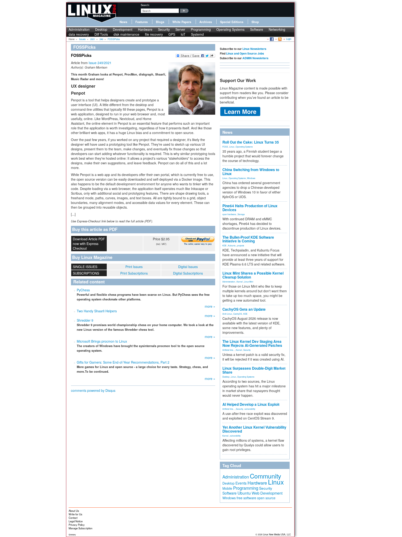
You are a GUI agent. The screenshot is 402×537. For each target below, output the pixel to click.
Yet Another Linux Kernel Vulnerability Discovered (254, 429)
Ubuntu (244, 493)
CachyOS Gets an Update (244, 309)
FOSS (225, 146)
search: (145, 5)
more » (210, 306)
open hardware (229, 214)
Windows (251, 178)
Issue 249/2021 (100, 62)
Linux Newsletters (254, 49)
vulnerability (250, 408)
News (123, 22)
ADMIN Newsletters (255, 58)
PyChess (83, 290)
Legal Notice (76, 521)
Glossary (72, 534)
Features (141, 22)
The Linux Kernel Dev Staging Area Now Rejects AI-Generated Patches (252, 343)
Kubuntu (232, 245)
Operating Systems (230, 29)
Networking (277, 29)
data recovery (79, 34)
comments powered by (93, 390)
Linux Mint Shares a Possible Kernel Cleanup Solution (253, 275)
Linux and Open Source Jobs (245, 53)
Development (122, 29)
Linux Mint (248, 281)
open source (266, 498)
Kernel (240, 281)
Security (164, 29)
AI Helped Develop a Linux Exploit (250, 404)
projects (240, 245)
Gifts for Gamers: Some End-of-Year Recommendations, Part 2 (123, 362)
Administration (79, 29)
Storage (241, 214)
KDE (224, 245)
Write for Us (75, 514)
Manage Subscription (80, 528)
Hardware (145, 29)
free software (246, 497)
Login (288, 39)
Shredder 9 (85, 320)
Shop (255, 22)
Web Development (267, 493)
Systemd (197, 34)
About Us (74, 511)
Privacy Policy (77, 525)
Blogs (160, 22)
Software (256, 29)
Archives (205, 22)
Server (180, 29)
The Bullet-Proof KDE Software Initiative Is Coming (248, 239)
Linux (231, 146)
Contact (73, 518)
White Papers (181, 22)
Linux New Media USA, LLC (277, 534)
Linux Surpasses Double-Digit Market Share (253, 370)
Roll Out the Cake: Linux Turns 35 (250, 142)
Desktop (101, 29)
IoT (183, 34)
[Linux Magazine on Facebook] (271, 39)
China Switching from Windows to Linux (250, 171)
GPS (171, 34)
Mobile (227, 488)
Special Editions (231, 22)
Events (241, 482)
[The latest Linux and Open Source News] (279, 39)
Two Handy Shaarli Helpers (97, 311)
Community (265, 475)
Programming (201, 29)
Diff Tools (101, 34)
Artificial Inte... (228, 349)
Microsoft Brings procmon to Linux (102, 341)
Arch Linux (227, 313)
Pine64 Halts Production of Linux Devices (250, 207)
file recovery (154, 34)
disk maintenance (126, 34)
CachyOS (237, 313)
